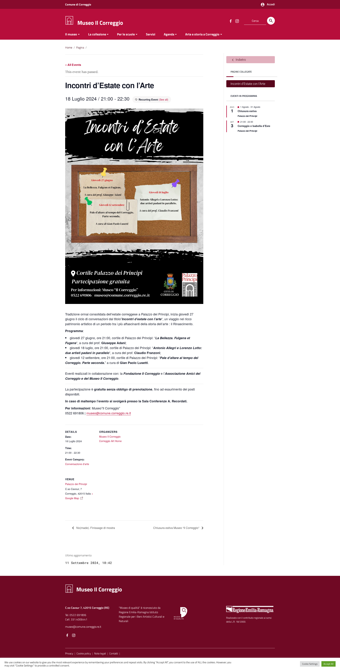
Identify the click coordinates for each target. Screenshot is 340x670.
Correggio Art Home (110, 441)
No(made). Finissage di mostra (95, 528)
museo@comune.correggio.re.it (108, 413)
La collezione (97, 34)
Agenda (169, 34)
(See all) (163, 99)
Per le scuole (126, 34)
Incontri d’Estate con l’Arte (248, 83)
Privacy (69, 653)
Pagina (80, 47)
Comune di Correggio (78, 4)
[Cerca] (271, 21)
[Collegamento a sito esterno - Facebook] (230, 21)
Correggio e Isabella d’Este (254, 126)
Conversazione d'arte (77, 464)
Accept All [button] (328, 664)
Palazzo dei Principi (76, 484)
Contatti (113, 653)
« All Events (73, 65)
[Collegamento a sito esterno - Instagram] (237, 21)
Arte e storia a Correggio (202, 34)
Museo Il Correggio (100, 22)
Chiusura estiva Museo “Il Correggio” (176, 528)
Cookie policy (83, 653)
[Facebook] (67, 635)
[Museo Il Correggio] (69, 20)
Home (68, 47)
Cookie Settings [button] (310, 664)
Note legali (100, 653)
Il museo (71, 34)
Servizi (150, 34)
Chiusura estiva (247, 111)
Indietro (240, 59)
